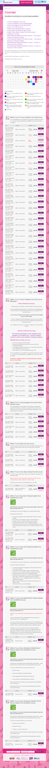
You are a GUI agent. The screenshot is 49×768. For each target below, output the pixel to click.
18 (38, 79)
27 (26, 84)
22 (31, 81)
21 (28, 81)
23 (33, 81)
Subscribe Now (38, 751)
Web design (37, 762)
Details (40, 130)
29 (31, 84)
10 (36, 77)
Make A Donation (26, 2)
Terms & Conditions (25, 755)
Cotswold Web (43, 762)
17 (36, 79)
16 (33, 79)
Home (6, 8)
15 (31, 79)
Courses (9, 8)
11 (38, 77)
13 (26, 79)
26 (41, 81)
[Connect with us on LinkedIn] (38, 758)
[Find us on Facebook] (35, 758)
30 (33, 84)
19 (41, 79)
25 (38, 81)
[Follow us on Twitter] (37, 758)
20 (26, 81)
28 (28, 84)
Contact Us (32, 755)
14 (28, 79)
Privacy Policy (17, 755)
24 (36, 81)
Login (41, 128)
